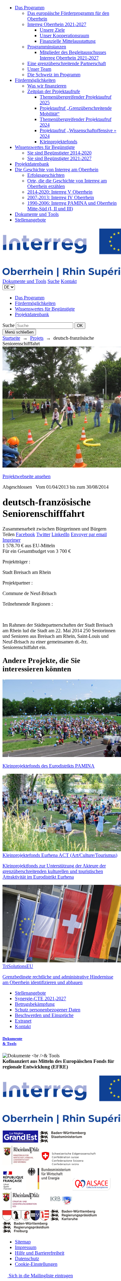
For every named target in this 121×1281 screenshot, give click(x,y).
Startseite (11, 338)
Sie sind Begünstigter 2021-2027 (59, 158)
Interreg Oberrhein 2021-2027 (56, 24)
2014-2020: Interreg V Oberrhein (59, 192)
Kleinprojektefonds (58, 141)
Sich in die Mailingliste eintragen (40, 1275)
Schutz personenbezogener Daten (47, 1009)
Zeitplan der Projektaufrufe (53, 91)
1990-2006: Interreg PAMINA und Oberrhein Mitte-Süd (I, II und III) (72, 205)
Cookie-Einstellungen (36, 1264)
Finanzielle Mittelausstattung (68, 41)
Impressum (25, 1247)
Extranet (23, 1020)
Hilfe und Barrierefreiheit (39, 1253)
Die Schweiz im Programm (53, 74)
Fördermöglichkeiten (35, 80)
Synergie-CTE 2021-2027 (40, 998)
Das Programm (29, 7)
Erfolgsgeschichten (46, 175)
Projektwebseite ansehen (26, 476)
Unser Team (39, 69)
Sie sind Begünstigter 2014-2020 (59, 152)
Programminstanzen (46, 46)
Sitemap (23, 1241)
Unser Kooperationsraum (64, 35)
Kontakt (69, 281)
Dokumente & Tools (12, 1041)
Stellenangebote (30, 219)
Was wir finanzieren (46, 85)
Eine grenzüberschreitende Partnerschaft (66, 63)
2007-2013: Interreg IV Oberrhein (60, 197)
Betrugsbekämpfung (35, 1004)
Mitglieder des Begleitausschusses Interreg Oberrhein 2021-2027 (73, 55)
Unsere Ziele (52, 30)
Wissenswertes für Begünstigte (45, 147)
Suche (53, 281)
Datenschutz (27, 1258)
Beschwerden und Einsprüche (44, 1015)
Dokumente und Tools (37, 214)
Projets (36, 338)
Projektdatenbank (32, 164)
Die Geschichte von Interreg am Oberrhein (56, 169)
